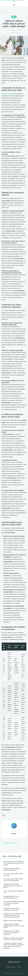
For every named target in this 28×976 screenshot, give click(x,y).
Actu (8, 12)
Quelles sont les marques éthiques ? (13, 920)
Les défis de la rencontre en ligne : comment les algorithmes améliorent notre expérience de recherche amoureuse (14, 945)
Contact (19, 967)
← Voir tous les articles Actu (9, 843)
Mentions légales (11, 967)
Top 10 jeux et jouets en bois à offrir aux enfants (13, 874)
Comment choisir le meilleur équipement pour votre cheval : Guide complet (14, 925)
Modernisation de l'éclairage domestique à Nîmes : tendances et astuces (13, 885)
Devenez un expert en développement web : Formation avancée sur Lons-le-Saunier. (14, 863)
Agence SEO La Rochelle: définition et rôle (14, 891)
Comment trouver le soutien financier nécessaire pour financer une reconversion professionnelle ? (14, 915)
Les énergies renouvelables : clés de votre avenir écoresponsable (13, 879)
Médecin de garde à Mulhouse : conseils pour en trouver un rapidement (12, 932)
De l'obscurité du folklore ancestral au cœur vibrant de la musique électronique (14, 903)
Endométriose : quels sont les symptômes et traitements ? (11, 909)
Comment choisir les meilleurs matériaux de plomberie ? (12, 869)
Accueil (3, 12)
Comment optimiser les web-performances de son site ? (11, 897)
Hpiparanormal (14, 962)
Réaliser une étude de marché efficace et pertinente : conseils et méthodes (14, 938)
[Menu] (14, 5)
